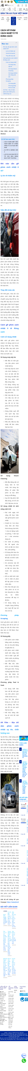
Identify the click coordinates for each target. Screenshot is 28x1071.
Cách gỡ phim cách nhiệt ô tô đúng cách (10, 59)
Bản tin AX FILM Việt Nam (13, 21)
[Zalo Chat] (24, 1055)
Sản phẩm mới (7, 19)
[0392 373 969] (24, 1060)
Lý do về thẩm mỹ (10, 51)
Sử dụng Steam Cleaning (12, 69)
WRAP (15, 990)
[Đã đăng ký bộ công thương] (24, 999)
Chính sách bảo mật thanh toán (11, 1014)
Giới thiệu (18, 5)
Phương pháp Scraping (9, 80)
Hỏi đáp (26, 5)
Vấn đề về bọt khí (10, 53)
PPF (15, 992)
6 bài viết (23, 845)
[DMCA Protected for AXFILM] (24, 994)
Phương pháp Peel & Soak (12, 86)
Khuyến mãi (19, 18)
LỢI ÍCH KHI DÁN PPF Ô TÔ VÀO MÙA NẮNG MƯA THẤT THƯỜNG (11, 156)
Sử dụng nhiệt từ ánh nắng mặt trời (12, 74)
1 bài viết (23, 815)
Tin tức (22, 5)
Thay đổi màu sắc (10, 55)
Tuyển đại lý (25, 18)
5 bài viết (23, 834)
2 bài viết (23, 863)
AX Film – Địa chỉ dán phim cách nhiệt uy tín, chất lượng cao (9, 91)
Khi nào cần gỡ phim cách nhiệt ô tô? (10, 47)
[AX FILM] (23, 991)
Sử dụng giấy (12, 83)
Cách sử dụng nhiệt (11, 62)
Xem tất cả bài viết (23, 801)
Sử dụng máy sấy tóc (12, 65)
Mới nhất (2, 18)
